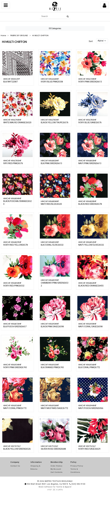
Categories (56, 28)
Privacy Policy (76, 466)
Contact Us (15, 466)
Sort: (91, 41)
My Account (56, 469)
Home (3, 35)
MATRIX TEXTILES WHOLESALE (59, 481)
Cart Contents (56, 472)
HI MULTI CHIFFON (40, 35)
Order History (56, 466)
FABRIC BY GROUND (19, 35)
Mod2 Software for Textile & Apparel (55, 487)
